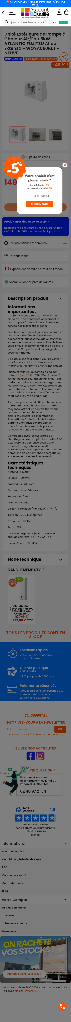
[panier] (66, 13)
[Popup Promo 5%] (35, 184)
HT (54, 22)
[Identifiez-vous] (59, 13)
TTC (63, 22)
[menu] (10, 12)
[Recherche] (6, 22)
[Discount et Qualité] (38, 13)
